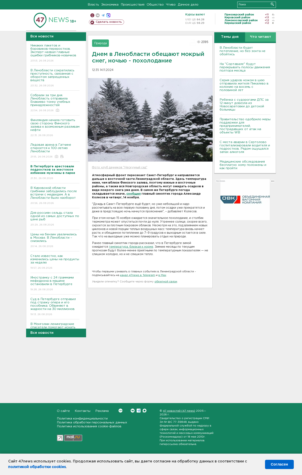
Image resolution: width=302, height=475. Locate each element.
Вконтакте (133, 411)
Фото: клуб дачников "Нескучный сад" (119, 167)
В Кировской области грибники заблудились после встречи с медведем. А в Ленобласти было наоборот (53, 195)
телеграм (103, 15)
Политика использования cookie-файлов (89, 426)
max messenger (108, 15)
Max (144, 411)
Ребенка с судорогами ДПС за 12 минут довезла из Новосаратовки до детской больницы (244, 104)
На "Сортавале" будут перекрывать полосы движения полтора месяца (245, 67)
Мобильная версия (92, 15)
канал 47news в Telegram (137, 275)
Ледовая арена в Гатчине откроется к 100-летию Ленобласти (50, 150)
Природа (100, 43)
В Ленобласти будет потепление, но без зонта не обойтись (242, 51)
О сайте (63, 411)
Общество (155, 4)
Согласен (279, 464)
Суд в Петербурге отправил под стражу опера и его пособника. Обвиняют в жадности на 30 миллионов (53, 307)
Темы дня (230, 36)
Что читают (260, 36)
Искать (272, 4)
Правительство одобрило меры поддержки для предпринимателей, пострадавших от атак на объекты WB (245, 126)
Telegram (139, 411)
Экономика (110, 4)
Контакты (82, 411)
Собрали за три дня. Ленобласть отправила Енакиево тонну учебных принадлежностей (50, 103)
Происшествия (132, 4)
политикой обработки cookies (37, 467)
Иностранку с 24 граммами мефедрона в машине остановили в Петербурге (52, 283)
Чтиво (171, 4)
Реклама (102, 411)
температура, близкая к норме (131, 247)
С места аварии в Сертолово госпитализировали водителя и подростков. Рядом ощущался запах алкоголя (245, 147)
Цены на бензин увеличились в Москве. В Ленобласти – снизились (53, 240)
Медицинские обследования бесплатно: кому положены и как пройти (243, 165)
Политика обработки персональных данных (92, 422)
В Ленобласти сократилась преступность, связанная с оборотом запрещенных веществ (52, 78)
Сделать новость (109, 22)
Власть (93, 4)
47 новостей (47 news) (179, 411)
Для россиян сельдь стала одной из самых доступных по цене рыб (54, 218)
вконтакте (98, 15)
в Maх (162, 275)
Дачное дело (188, 4)
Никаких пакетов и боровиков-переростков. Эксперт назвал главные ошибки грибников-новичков (53, 53)
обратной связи (165, 282)
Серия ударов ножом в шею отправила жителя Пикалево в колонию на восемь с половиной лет (244, 85)
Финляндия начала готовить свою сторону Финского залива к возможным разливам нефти (55, 127)
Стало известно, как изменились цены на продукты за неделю (54, 262)
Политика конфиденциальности (82, 418)
